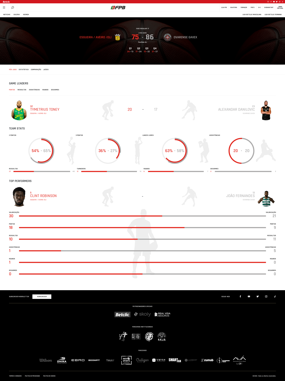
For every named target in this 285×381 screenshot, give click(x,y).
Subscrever (42, 296)
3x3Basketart (268, 7)
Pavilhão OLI (142, 42)
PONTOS (12, 90)
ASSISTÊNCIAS (34, 90)
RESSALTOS (22, 90)
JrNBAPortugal (280, 7)
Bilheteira (233, 7)
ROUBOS (45, 90)
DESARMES (55, 90)
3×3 (259, 7)
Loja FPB (224, 7)
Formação (244, 7)
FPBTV (252, 7)
